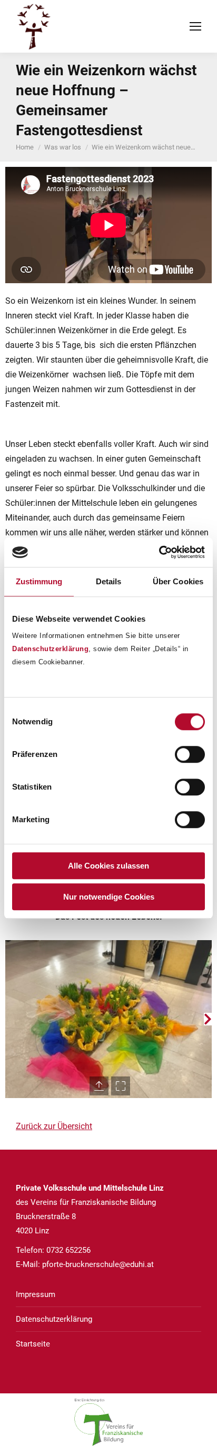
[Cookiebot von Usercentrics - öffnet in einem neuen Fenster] (159, 552)
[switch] (190, 754)
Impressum (35, 1294)
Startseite (33, 1344)
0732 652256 (68, 1250)
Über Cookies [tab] (178, 581)
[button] (9, 1019)
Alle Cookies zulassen (108, 865)
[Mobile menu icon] (195, 26)
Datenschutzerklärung (50, 649)
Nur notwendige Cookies (108, 896)
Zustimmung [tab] (39, 581)
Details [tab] (109, 581)
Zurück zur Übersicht (54, 1126)
